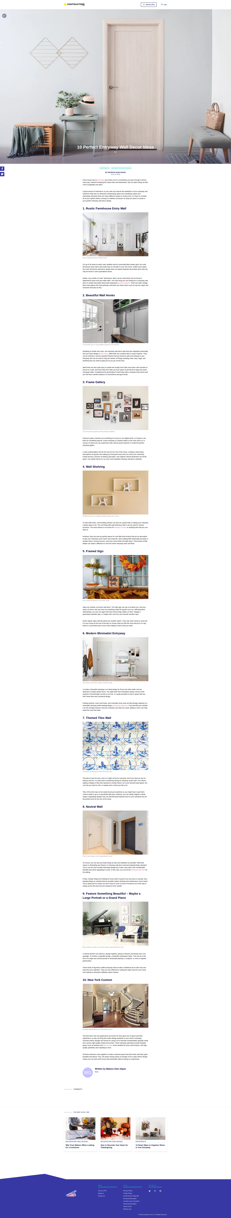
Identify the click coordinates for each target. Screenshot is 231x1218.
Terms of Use (127, 1206)
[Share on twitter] (2, 174)
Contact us (101, 1196)
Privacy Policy (127, 1190)
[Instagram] (160, 1191)
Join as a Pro (102, 1190)
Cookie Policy (127, 1193)
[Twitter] (150, 1191)
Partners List (127, 1209)
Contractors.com (147, 1214)
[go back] (4, 16)
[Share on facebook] (2, 169)
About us (101, 1193)
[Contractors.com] (74, 5)
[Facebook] (155, 1191)
